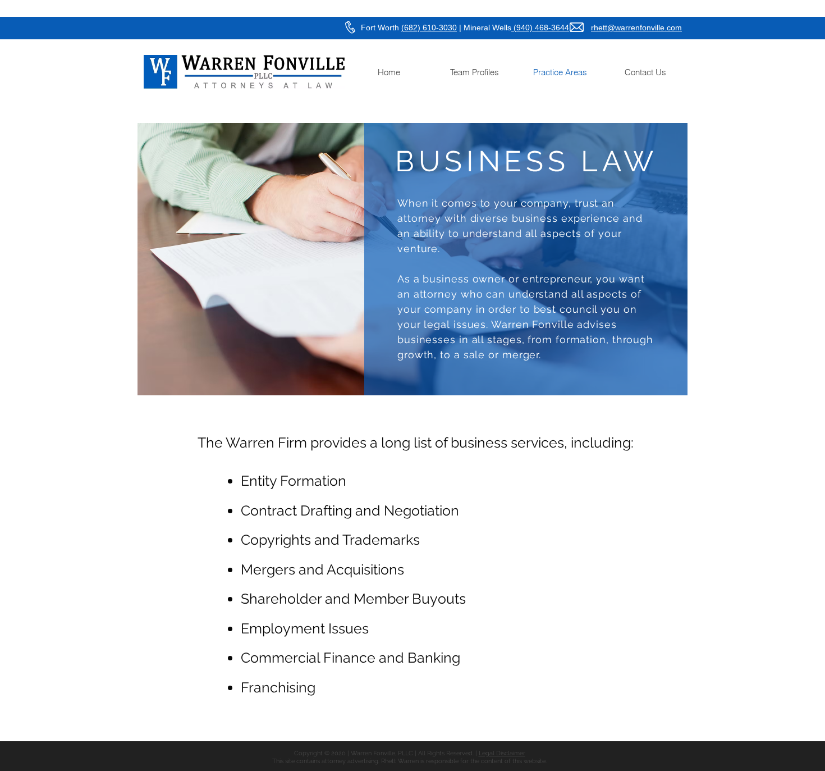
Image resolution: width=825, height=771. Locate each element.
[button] (474, 72)
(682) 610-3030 (429, 27)
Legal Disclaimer (502, 753)
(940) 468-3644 (540, 27)
